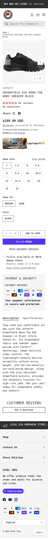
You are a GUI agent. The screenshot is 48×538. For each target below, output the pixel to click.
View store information (21, 268)
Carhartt (8, 88)
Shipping (8, 125)
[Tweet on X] (14, 113)
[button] (38, 15)
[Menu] (44, 15)
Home (5, 32)
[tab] (11, 318)
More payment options (24, 248)
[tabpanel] (24, 357)
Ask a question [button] (24, 410)
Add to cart (33, 233)
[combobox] (24, 24)
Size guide (38, 159)
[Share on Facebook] (19, 113)
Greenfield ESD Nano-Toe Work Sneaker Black (22, 36)
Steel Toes (15, 531)
